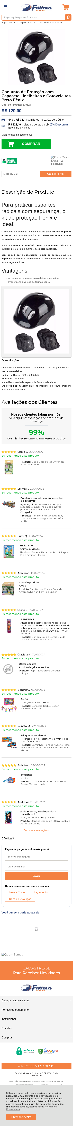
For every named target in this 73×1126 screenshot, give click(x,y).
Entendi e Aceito (21, 1117)
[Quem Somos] (37, 954)
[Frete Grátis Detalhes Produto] (61, 160)
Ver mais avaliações (36, 830)
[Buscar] (68, 17)
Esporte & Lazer (28, 22)
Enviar (36, 876)
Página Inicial (8, 22)
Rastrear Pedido (21, 1000)
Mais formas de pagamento (17, 134)
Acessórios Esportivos (51, 22)
